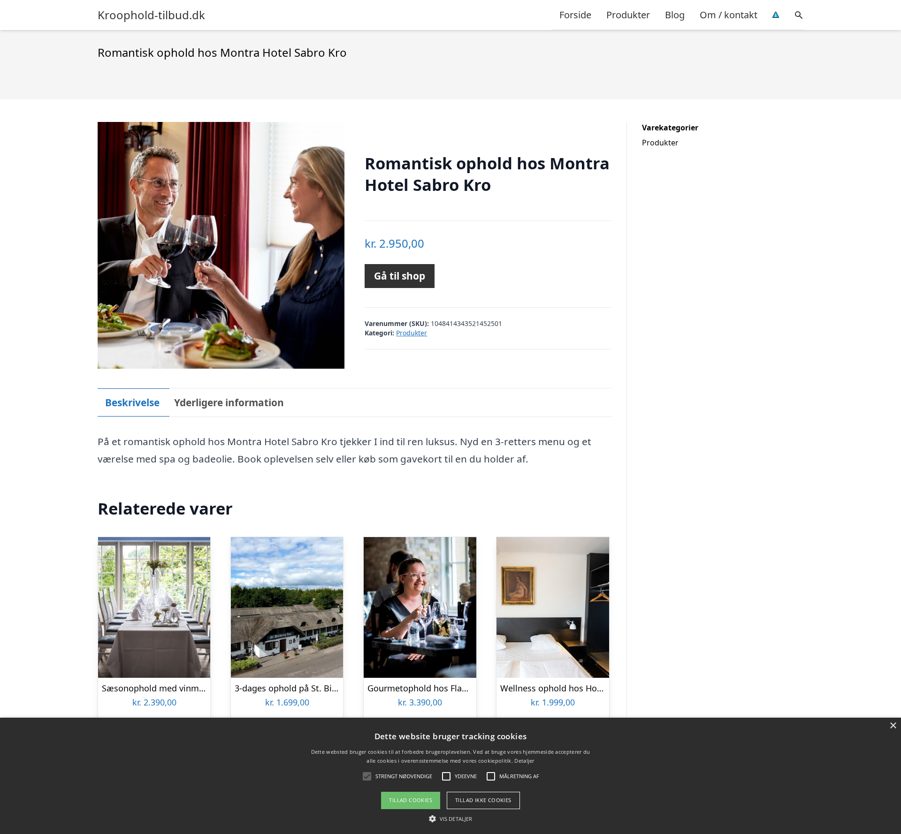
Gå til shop (399, 275)
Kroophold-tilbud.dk (151, 15)
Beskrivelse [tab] (132, 402)
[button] (450, 818)
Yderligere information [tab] (229, 402)
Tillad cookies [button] (410, 800)
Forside (575, 14)
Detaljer (524, 760)
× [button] (892, 725)
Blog (675, 14)
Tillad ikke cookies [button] (483, 800)
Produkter (628, 14)
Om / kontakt (728, 14)
